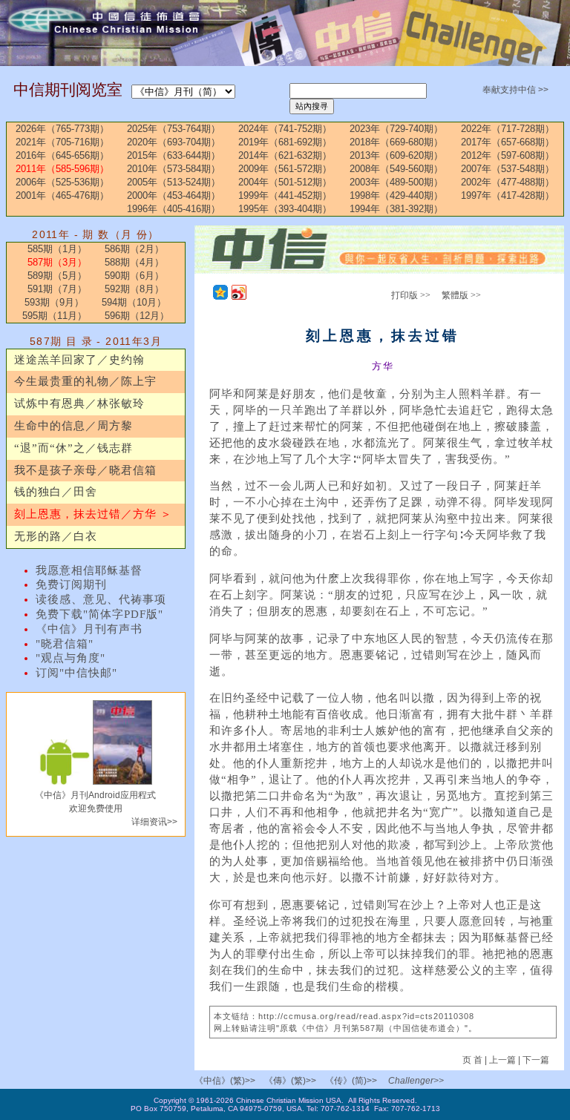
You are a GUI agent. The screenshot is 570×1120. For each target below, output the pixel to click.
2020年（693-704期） (173, 142)
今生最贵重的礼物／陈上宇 (85, 381)
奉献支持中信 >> (515, 90)
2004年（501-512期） (285, 182)
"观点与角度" (70, 658)
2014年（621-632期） (285, 155)
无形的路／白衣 (55, 536)
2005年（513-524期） (173, 182)
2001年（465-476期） (62, 195)
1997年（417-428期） (507, 195)
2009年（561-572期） (285, 168)
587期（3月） (57, 262)
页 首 (473, 1060)
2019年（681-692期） (285, 142)
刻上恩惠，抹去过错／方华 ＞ (93, 514)
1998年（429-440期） (396, 195)
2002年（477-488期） (507, 182)
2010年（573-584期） (173, 168)
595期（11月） (54, 315)
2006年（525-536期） (62, 182)
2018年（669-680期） (396, 142)
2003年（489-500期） (396, 182)
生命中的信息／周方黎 (73, 426)
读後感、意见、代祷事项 (101, 599)
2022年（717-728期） (507, 128)
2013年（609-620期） (396, 155)
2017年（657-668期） (507, 142)
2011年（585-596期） (62, 168)
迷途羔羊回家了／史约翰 (79, 360)
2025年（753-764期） (173, 128)
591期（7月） (57, 288)
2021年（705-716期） (62, 142)
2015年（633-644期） (173, 155)
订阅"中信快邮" (76, 673)
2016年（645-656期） (62, 155)
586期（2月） (134, 248)
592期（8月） (134, 288)
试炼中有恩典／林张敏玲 (79, 403)
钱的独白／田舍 (55, 492)
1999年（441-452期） (285, 195)
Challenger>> (416, 1080)
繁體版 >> (461, 295)
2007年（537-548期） (507, 168)
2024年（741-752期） (285, 128)
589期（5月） (57, 275)
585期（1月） (57, 248)
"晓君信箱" (65, 644)
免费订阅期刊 (71, 584)
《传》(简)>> (351, 1080)
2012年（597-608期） (507, 155)
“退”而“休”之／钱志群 (73, 448)
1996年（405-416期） (173, 208)
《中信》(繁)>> (224, 1080)
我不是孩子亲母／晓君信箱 (85, 470)
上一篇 (502, 1060)
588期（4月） (134, 262)
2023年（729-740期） (396, 128)
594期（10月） (134, 302)
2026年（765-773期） (62, 128)
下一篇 (535, 1060)
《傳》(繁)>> (290, 1080)
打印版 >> (410, 295)
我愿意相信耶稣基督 (89, 570)
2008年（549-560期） (396, 168)
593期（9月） (54, 302)
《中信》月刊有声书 (89, 629)
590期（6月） (134, 275)
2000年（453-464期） (173, 195)
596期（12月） (137, 315)
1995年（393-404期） (285, 208)
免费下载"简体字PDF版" (99, 614)
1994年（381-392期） (396, 208)
